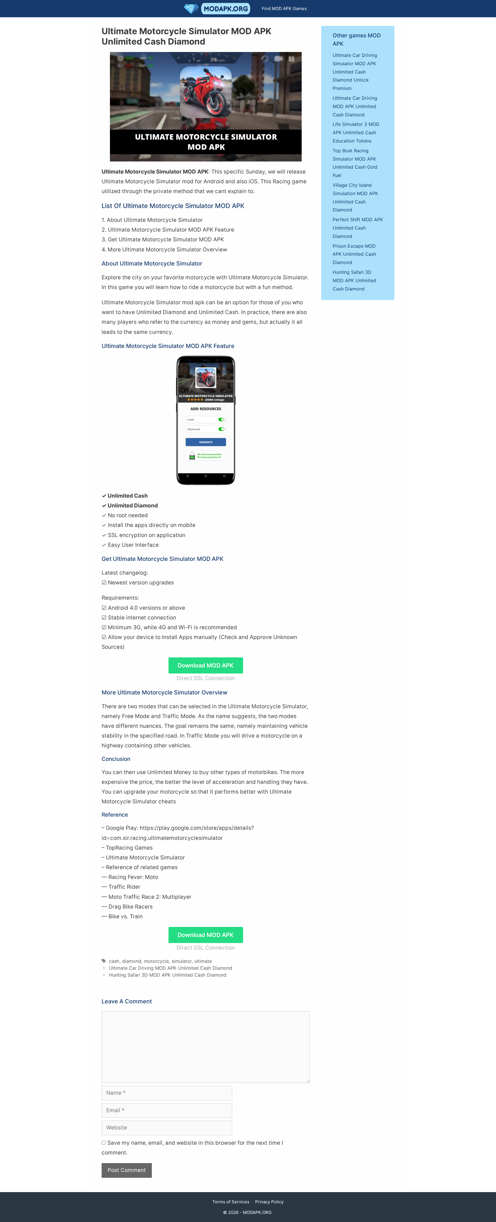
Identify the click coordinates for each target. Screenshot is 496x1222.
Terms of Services (230, 1201)
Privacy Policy (269, 1201)
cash (114, 961)
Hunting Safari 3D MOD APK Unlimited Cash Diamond (167, 975)
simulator (181, 961)
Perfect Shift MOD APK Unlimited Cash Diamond (358, 228)
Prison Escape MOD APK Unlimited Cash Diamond (354, 254)
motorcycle (156, 961)
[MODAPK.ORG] (218, 8)
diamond (131, 961)
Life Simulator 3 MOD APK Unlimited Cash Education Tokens (356, 132)
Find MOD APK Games (284, 8)
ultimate (203, 961)
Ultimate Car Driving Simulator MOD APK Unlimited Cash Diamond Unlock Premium (355, 71)
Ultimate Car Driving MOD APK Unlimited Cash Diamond (170, 968)
